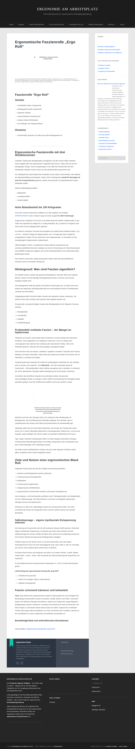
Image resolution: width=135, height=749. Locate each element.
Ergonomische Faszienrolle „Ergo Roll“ (41, 627)
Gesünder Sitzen (104, 141)
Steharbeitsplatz (76, 24)
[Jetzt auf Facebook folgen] (52, 683)
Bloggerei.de (96, 704)
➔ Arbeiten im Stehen (104, 65)
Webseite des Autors (21, 661)
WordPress (58, 744)
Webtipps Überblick (98, 708)
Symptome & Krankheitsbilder (108, 147)
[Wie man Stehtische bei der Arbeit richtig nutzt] (104, 92)
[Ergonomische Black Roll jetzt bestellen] (48, 396)
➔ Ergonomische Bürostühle (106, 71)
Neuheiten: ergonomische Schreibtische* (110, 52)
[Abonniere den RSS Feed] (65, 683)
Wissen (21, 24)
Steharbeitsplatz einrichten (107, 144)
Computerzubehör (36, 24)
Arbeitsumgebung (95, 24)
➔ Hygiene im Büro (103, 68)
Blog (122, 24)
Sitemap (52, 700)
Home (11, 24)
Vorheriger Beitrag (67, 649)
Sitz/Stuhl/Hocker (56, 24)
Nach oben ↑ (123, 744)
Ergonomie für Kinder (105, 153)
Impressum (96, 685)
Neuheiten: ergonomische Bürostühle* (109, 49)
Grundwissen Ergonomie (106, 150)
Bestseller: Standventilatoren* (107, 46)
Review (111, 24)
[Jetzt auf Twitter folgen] (58, 683)
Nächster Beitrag (66, 652)
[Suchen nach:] (112, 162)
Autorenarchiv (17, 661)
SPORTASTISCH (21, 216)
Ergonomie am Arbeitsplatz (67, 8)
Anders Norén (111, 744)
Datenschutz (96, 689)
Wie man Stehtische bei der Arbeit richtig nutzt (110, 84)
